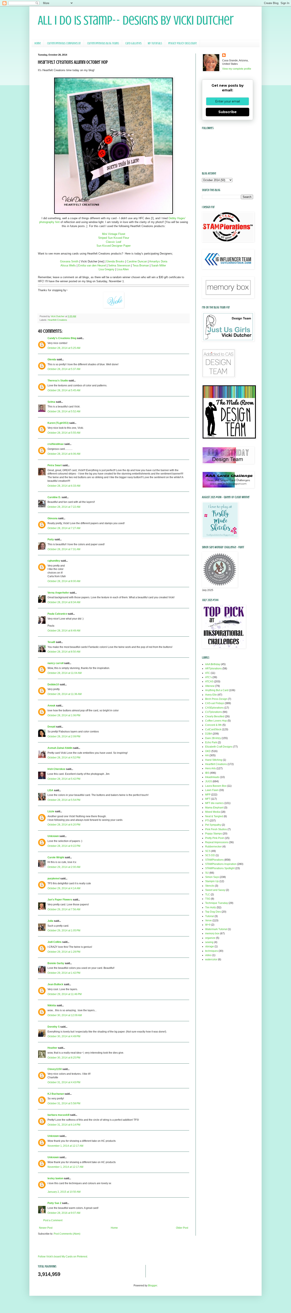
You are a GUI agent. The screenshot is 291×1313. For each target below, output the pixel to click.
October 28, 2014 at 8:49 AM (64, 630)
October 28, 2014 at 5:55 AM (64, 432)
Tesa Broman (141, 265)
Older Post (182, 1227)
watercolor (211, 959)
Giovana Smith (69, 261)
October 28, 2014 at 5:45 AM (64, 390)
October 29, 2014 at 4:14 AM (64, 888)
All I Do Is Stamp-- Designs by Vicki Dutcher (136, 20)
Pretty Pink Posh (214, 838)
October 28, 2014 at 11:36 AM (65, 694)
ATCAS (209, 681)
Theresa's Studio (58, 380)
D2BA (208, 733)
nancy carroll (55, 663)
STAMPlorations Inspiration (220, 864)
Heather (52, 1047)
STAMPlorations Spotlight (220, 868)
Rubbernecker (213, 846)
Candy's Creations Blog (62, 338)
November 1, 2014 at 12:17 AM (65, 1145)
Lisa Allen (123, 269)
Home (38, 43)
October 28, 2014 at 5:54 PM (64, 799)
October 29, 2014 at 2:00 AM (64, 867)
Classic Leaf (113, 241)
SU (207, 872)
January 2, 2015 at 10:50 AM (64, 1191)
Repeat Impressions (216, 842)
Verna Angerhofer (58, 592)
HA (207, 755)
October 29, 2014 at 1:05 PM (64, 930)
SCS (207, 851)
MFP (207, 794)
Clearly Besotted (214, 716)
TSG (207, 898)
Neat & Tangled (214, 816)
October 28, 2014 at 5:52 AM (64, 411)
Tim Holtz (210, 907)
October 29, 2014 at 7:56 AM (64, 909)
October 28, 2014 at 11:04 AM (65, 673)
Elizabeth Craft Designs (218, 746)
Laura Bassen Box (215, 785)
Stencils (209, 885)
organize (210, 937)
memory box (212, 933)
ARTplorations (213, 668)
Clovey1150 (55, 1069)
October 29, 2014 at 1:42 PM (64, 972)
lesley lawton (55, 1178)
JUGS (208, 781)
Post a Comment (52, 1220)
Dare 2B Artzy (213, 738)
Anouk (51, 705)
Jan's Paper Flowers (60, 899)
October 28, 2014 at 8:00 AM (64, 581)
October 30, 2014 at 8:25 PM (64, 1057)
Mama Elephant (214, 807)
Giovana (53, 518)
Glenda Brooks (115, 261)
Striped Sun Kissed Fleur (113, 237)
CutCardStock (213, 729)
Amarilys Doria (157, 261)
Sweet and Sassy (215, 890)
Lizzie (51, 811)
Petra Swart (55, 465)
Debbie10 (53, 684)
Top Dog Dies (213, 911)
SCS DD (210, 855)
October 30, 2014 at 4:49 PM (64, 1036)
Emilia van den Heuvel (92, 265)
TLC (207, 894)
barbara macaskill (58, 1114)
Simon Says (212, 877)
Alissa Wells (68, 265)
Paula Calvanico (57, 613)
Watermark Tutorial (216, 929)
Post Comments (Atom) (67, 1233)
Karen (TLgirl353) (58, 422)
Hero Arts (210, 768)
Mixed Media (212, 811)
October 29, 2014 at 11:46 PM (65, 994)
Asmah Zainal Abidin (60, 747)
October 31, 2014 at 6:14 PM (64, 1124)
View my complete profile (236, 68)
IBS (207, 772)
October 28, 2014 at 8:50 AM (64, 651)
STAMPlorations (214, 859)
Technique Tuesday (216, 903)
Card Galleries (133, 43)
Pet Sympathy (213, 824)
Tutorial (209, 916)
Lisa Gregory (106, 269)
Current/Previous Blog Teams (103, 43)
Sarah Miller (159, 265)
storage (209, 946)
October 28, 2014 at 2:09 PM (64, 736)
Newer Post (45, 1227)
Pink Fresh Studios (216, 829)
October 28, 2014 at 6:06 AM (64, 453)
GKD (208, 751)
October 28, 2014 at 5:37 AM (64, 369)
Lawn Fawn (212, 790)
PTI (207, 820)
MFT (207, 798)
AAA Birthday (212, 664)
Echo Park (211, 742)
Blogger (152, 1285)
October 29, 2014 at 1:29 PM (64, 951)
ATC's (208, 677)
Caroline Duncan (137, 261)
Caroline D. (54, 497)
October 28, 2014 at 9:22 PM (64, 845)
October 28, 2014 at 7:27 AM (64, 528)
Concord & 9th (213, 724)
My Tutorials (155, 43)
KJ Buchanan (56, 1093)
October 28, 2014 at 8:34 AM (64, 602)
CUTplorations (213, 711)
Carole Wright (56, 857)
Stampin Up (212, 881)
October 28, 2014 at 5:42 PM (64, 778)
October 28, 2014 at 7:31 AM (64, 549)
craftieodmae (56, 444)
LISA (50, 790)
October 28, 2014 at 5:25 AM (64, 348)
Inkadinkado (212, 777)
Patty (51, 539)
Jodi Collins (55, 942)
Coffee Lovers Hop (216, 720)
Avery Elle (211, 694)
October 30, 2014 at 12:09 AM (65, 1015)
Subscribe (227, 112)
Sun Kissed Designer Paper (114, 245)
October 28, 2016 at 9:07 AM (64, 1212)
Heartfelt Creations (57, 320)
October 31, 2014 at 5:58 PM (64, 1103)
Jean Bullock (55, 984)
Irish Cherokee (56, 769)
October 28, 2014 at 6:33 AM (64, 485)
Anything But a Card (216, 690)
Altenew (210, 686)
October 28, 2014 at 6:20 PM (64, 824)
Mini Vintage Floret (113, 234)
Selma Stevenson (119, 265)
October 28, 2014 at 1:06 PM (64, 715)
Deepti (51, 726)
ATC (207, 673)
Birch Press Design (216, 698)
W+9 (207, 924)
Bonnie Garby (56, 963)
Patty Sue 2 (54, 1203)
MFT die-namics (214, 803)
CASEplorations (214, 707)
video (208, 955)
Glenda (52, 359)
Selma (51, 401)
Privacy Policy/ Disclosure (182, 43)
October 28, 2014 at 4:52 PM (64, 757)
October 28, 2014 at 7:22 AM (64, 506)
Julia (50, 920)
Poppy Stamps (213, 833)
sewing (209, 942)
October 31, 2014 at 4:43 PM (64, 1082)
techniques (211, 950)
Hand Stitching (213, 759)
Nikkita (52, 1005)
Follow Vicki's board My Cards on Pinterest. (63, 1256)
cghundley (54, 560)
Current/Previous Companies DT (64, 43)
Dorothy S (54, 1026)
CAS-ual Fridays (214, 703)
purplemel (54, 878)
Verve (208, 920)
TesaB (51, 642)
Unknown (53, 836)
